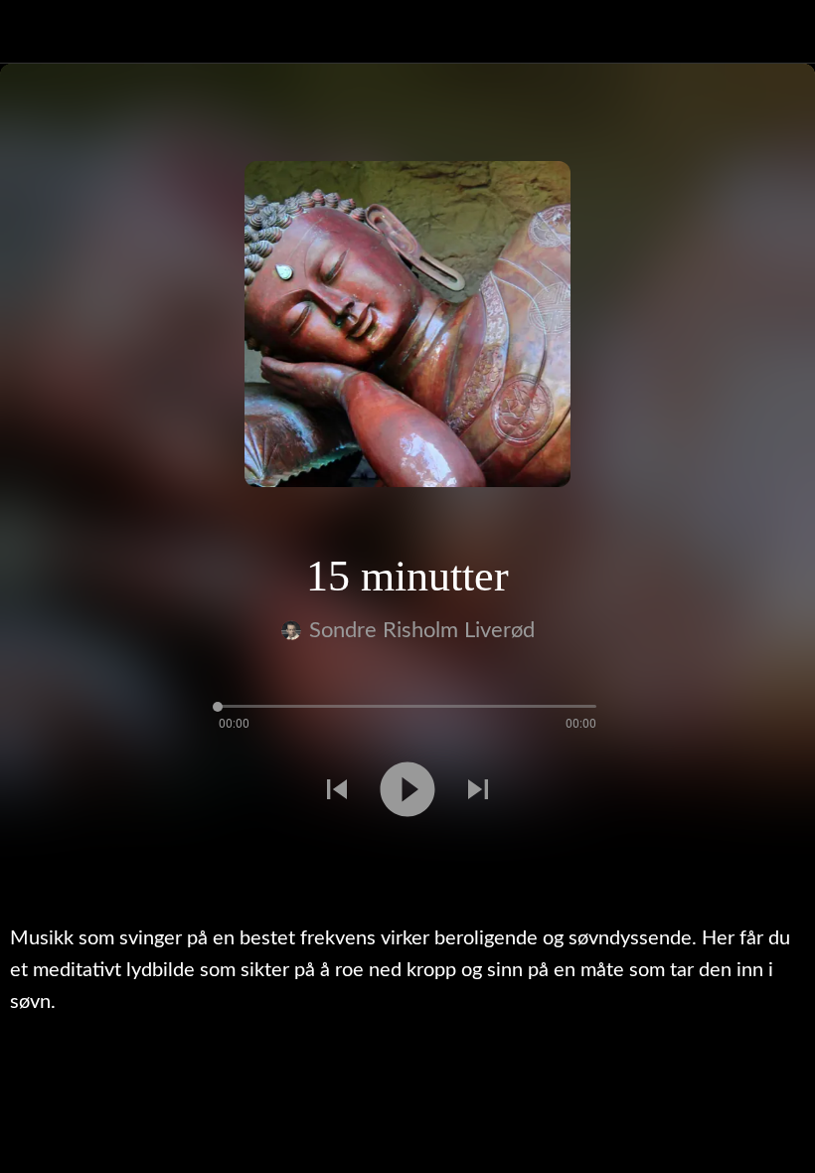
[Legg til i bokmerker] (24, 861)
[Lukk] (32, 32)
